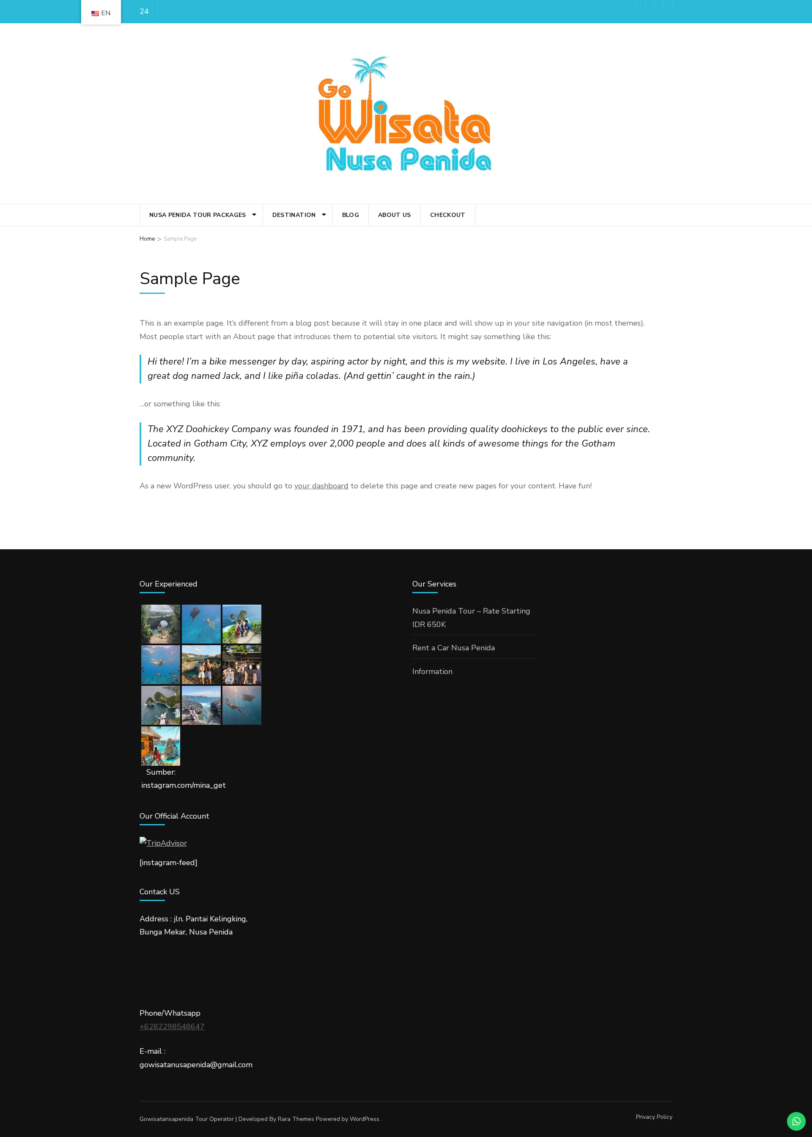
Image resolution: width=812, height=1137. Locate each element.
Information (432, 671)
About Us (394, 215)
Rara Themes (296, 1119)
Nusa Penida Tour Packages (197, 215)
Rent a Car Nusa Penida (453, 648)
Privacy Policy (654, 1117)
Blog (350, 215)
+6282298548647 (172, 1027)
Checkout (448, 215)
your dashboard (321, 486)
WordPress (364, 1119)
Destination (294, 215)
